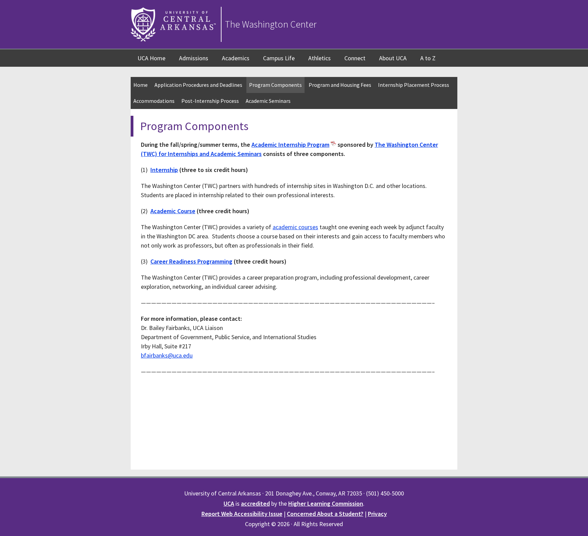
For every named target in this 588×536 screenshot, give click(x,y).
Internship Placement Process (413, 84)
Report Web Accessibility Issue (241, 514)
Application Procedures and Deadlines (198, 84)
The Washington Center (270, 24)
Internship (164, 170)
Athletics (319, 58)
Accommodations (154, 100)
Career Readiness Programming (191, 261)
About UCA (393, 58)
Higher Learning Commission (325, 503)
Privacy (377, 514)
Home (140, 84)
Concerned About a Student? (325, 514)
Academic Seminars (268, 100)
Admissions (193, 58)
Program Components (275, 84)
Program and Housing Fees (340, 84)
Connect (354, 58)
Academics (235, 58)
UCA (229, 503)
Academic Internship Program (290, 144)
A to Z (428, 58)
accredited (255, 503)
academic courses (295, 227)
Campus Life (279, 58)
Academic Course (172, 211)
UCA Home (151, 58)
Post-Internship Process (210, 100)
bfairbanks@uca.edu (167, 355)
